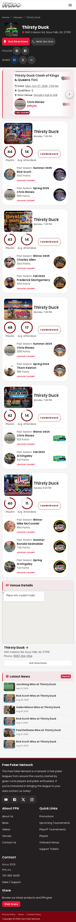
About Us (7, 816)
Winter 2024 (41, 431)
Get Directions (18, 41)
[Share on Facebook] (14, 60)
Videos (6, 829)
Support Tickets (49, 849)
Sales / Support (11, 882)
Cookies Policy (34, 914)
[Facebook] (25, 51)
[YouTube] (6, 799)
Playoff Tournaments (52, 829)
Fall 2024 (39, 276)
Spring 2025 (41, 188)
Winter (37, 519)
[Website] (17, 51)
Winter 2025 (41, 256)
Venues (17, 17)
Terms (21, 914)
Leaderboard (49, 154)
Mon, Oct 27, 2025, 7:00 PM (41, 86)
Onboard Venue (49, 842)
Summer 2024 (42, 343)
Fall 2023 (39, 452)
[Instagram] (32, 799)
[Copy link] (31, 60)
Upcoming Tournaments (54, 823)
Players (43, 836)
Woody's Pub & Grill (45, 95)
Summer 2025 (42, 168)
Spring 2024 (41, 364)
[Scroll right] (69, 94)
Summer (39, 540)
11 (32, 90)
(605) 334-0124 (22, 656)
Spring (37, 560)
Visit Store (11, 904)
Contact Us (9, 842)
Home (5, 17)
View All (66, 676)
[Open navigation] (70, 5)
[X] (23, 799)
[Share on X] (23, 60)
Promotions (46, 816)
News (5, 823)
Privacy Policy (8, 914)
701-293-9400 (11, 875)
